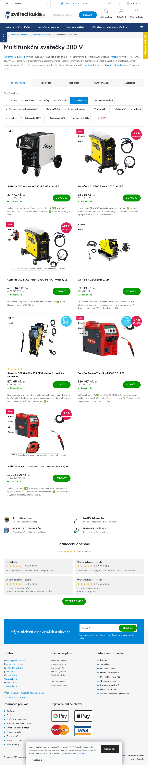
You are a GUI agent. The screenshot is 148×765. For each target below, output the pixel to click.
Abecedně (130, 83)
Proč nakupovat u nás (110, 677)
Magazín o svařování (16, 740)
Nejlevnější (46, 83)
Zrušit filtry (102, 118)
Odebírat (128, 628)
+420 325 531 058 (14, 668)
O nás (6, 3)
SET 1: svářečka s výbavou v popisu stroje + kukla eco (34, 268)
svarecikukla (11, 671)
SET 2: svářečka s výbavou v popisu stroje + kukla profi (35, 455)
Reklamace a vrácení (109, 685)
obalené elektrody (113, 65)
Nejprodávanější (102, 83)
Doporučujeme (18, 83)
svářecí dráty (91, 65)
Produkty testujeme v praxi (19, 723)
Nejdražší (74, 83)
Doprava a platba (107, 668)
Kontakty (17, 3)
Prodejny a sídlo (14, 732)
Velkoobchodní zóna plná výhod (114, 694)
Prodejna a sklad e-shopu (18, 728)
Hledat (87, 15)
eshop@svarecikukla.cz (16, 660)
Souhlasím (109, 748)
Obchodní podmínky (109, 681)
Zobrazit (62, 291)
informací (80, 753)
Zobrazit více (74, 601)
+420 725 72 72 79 (14, 664)
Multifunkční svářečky (15, 56)
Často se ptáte (13, 736)
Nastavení (37, 760)
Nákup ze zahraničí (108, 689)
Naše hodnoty (13, 745)
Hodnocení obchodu (74, 544)
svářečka (113, 56)
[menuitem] (20, 27)
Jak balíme (104, 664)
